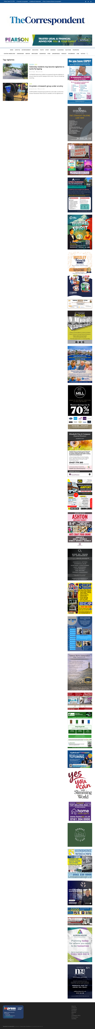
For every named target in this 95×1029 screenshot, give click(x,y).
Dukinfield (43, 53)
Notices (83, 53)
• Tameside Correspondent (22, 1)
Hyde (49, 53)
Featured (31, 64)
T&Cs (72, 1014)
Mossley (64, 53)
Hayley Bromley (33, 88)
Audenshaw (20, 53)
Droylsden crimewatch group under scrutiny (46, 86)
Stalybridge (71, 53)
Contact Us (74, 1007)
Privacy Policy (74, 1017)
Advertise (73, 1012)
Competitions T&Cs (75, 1015)
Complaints (74, 1009)
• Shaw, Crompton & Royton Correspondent (51, 1)
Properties (76, 49)
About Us (73, 1006)
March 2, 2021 (42, 88)
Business (53, 49)
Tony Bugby (32, 71)
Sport (47, 49)
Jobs (78, 53)
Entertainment (26, 49)
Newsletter (74, 1010)
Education (35, 49)
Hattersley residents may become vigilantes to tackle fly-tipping (46, 68)
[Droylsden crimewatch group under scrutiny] (15, 92)
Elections (68, 49)
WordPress (28, 1026)
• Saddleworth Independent (35, 1)
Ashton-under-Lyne (9, 53)
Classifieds (60, 49)
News (11, 49)
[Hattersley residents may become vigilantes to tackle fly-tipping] (15, 71)
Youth (42, 49)
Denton (28, 53)
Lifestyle (17, 49)
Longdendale (56, 53)
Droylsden (35, 53)
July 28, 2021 (40, 71)
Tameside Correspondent (8, 1026)
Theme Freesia (23, 1026)
